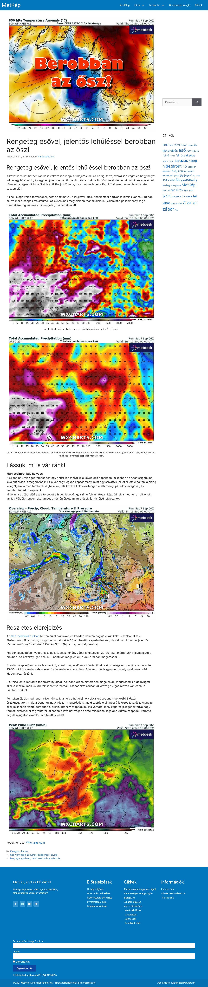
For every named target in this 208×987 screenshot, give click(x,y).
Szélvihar (177, 196)
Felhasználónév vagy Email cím (28, 941)
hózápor (192, 167)
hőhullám (166, 171)
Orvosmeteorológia (179, 5)
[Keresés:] (177, 102)
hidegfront (172, 166)
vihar (166, 203)
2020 (171, 145)
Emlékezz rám (22, 961)
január (177, 175)
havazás (181, 160)
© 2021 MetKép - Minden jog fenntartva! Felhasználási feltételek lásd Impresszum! (54, 982)
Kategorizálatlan (19, 851)
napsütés (176, 190)
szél (166, 196)
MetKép (11, 5)
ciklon (184, 145)
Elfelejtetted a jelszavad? (26, 975)
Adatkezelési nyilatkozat (169, 982)
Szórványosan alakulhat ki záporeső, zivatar (34, 854)
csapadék (192, 145)
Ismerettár (154, 5)
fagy (189, 150)
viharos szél (176, 203)
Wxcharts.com (35, 842)
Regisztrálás (49, 975)
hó (184, 166)
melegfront (176, 185)
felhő (165, 155)
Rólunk (198, 5)
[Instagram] (22, 904)
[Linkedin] (36, 904)
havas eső (167, 161)
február (195, 151)
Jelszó (16, 951)
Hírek (137, 5)
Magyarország (186, 180)
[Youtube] (29, 904)
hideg (193, 160)
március (166, 190)
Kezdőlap (125, 5)
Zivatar (190, 202)
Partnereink (189, 982)
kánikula (196, 175)
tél (195, 196)
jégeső (188, 175)
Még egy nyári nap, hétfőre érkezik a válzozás (35, 858)
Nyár (185, 190)
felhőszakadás (185, 155)
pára (191, 190)
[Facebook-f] (15, 904)
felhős (172, 156)
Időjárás (182, 171)
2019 (165, 145)
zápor (168, 209)
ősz (176, 210)
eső (182, 150)
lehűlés (171, 180)
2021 (177, 145)
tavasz (187, 196)
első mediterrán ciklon (24, 636)
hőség (174, 171)
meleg (166, 185)
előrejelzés (170, 150)
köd (164, 179)
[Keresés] (197, 102)
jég (181, 175)
